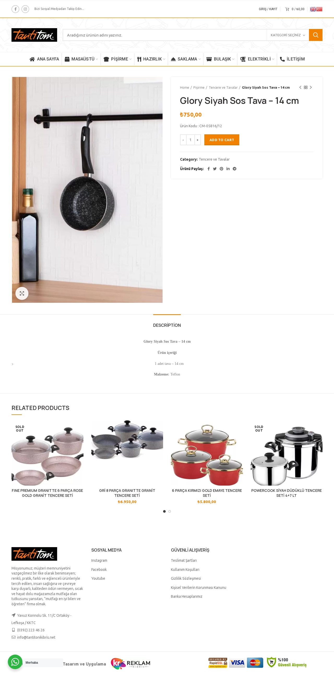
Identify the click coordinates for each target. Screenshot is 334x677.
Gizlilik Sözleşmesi (186, 578)
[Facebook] (15, 9)
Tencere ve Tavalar (223, 87)
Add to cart (222, 140)
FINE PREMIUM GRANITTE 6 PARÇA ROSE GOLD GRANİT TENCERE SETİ (47, 493)
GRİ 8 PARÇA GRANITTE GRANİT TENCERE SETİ (127, 493)
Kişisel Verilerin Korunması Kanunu (198, 587)
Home (184, 87)
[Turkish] (319, 8)
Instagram (99, 560)
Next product (310, 87)
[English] (313, 8)
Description (167, 325)
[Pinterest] (221, 168)
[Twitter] (214, 168)
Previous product (300, 87)
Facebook (99, 569)
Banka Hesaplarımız (186, 596)
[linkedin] (228, 168)
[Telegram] (234, 168)
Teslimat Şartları (184, 560)
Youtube (98, 578)
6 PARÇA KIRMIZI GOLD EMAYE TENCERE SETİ (207, 493)
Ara (316, 35)
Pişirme (199, 87)
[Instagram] (25, 9)
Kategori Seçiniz (286, 35)
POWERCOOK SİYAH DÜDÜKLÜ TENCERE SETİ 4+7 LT (286, 493)
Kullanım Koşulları (185, 569)
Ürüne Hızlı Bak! (79, 429)
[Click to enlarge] (21, 293)
